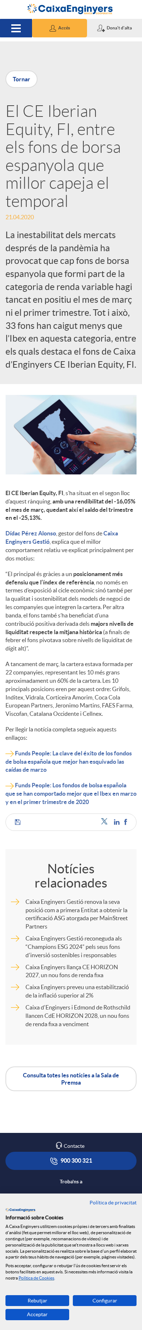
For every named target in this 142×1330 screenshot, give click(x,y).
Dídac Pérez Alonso (30, 533)
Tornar (21, 79)
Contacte (74, 1146)
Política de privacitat (113, 1202)
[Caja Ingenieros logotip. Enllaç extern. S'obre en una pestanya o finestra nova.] (20, 1210)
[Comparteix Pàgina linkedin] (117, 822)
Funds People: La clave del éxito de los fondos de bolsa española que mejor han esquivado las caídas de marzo (68, 761)
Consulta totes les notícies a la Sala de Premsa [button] (71, 1079)
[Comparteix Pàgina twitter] (105, 822)
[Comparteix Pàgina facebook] (125, 822)
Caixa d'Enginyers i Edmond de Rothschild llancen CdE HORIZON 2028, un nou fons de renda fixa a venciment (77, 1015)
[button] (59, 28)
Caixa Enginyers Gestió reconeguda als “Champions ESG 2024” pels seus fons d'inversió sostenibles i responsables (73, 946)
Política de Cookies (36, 1278)
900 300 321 (75, 1160)
